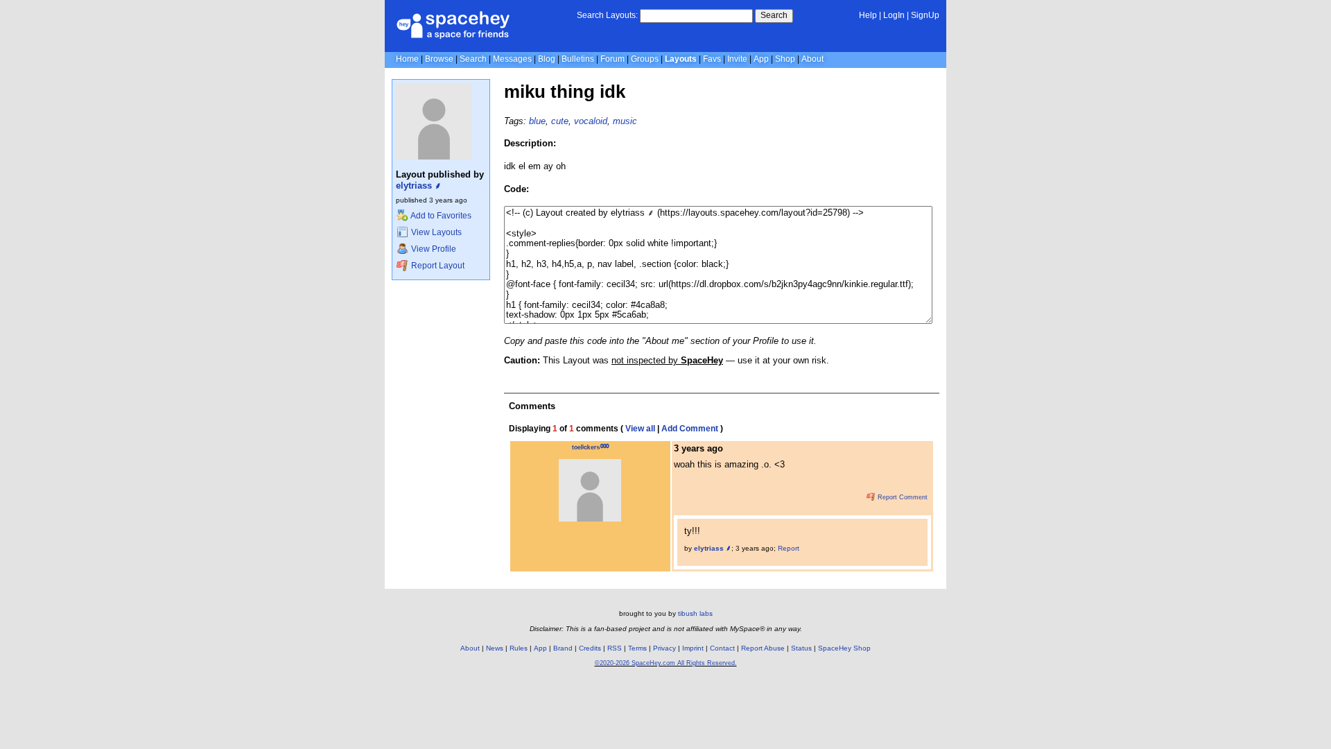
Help (868, 15)
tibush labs (695, 613)
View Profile (432, 249)
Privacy (664, 648)
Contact (722, 648)
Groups (645, 59)
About (812, 59)
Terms (637, 648)
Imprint (693, 648)
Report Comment (902, 497)
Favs (712, 59)
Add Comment (689, 428)
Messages (512, 59)
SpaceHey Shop (844, 648)
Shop (785, 59)
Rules (519, 648)
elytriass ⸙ (419, 185)
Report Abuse (763, 648)
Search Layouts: (607, 15)
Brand (563, 648)
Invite (737, 59)
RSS (614, 648)
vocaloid (590, 121)
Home (407, 59)
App (761, 59)
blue (537, 121)
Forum (612, 59)
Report (788, 548)
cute (559, 121)
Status (801, 648)
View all (640, 428)
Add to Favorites (440, 216)
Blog (546, 59)
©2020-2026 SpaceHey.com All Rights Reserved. (666, 663)
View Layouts (435, 232)
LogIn (894, 15)
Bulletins (578, 59)
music (625, 121)
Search (774, 15)
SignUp (925, 15)
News (494, 648)
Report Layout (436, 265)
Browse (439, 59)
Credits (590, 648)
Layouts (681, 59)
